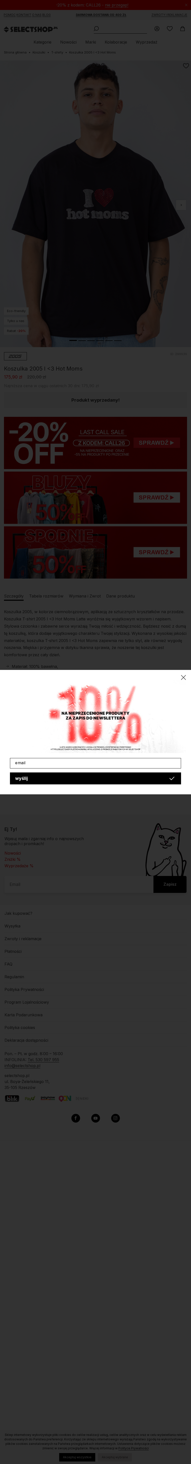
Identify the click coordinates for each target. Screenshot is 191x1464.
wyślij (21, 778)
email (20, 762)
